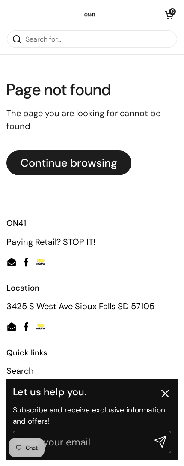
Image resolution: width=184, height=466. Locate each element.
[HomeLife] (90, 15)
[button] (169, 15)
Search (20, 370)
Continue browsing (69, 163)
